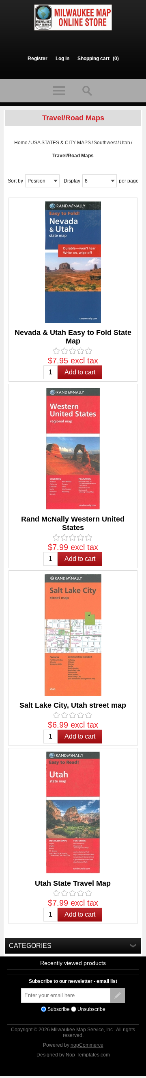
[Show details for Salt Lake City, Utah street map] (73, 635)
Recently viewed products (73, 963)
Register (37, 58)
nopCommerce (87, 1045)
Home (21, 143)
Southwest (105, 143)
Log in (62, 58)
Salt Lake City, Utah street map (72, 705)
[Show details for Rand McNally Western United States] (73, 448)
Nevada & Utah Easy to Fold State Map (73, 336)
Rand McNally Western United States (73, 523)
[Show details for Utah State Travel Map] (73, 812)
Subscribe (58, 1009)
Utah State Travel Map (73, 883)
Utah (125, 143)
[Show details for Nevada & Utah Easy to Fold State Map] (73, 262)
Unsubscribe (91, 1009)
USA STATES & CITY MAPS (60, 143)
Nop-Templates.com (88, 1055)
